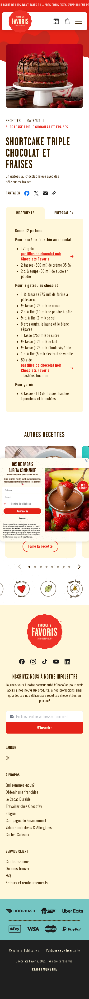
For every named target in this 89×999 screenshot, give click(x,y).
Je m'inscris (22, 511)
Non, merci (22, 518)
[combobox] (6, 503)
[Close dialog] (86, 460)
